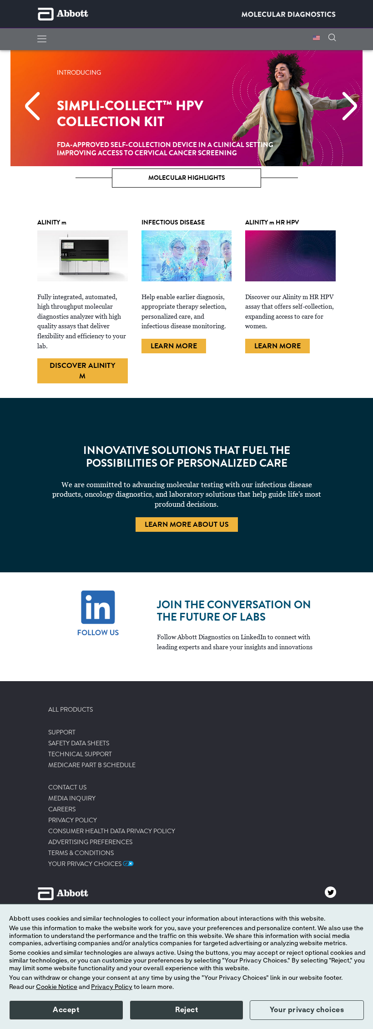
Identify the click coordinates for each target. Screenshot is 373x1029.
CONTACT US (67, 787)
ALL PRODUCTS (70, 710)
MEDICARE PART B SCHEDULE (92, 765)
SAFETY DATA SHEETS (78, 743)
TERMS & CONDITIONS (81, 853)
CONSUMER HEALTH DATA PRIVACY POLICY (111, 831)
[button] (332, 38)
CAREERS (62, 809)
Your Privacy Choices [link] (85, 864)
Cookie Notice (56, 987)
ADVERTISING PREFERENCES (90, 842)
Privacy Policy (111, 987)
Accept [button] (66, 1010)
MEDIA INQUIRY (72, 798)
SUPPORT (62, 732)
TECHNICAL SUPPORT (80, 754)
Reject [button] (186, 1010)
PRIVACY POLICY (72, 820)
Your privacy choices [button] (307, 1010)
